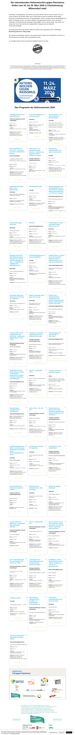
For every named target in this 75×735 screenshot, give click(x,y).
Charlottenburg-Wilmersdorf (38, 712)
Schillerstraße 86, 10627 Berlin (35, 130)
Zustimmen (69, 732)
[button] (17, 139)
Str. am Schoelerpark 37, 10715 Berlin (56, 352)
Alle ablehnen (61, 732)
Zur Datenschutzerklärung (15, 733)
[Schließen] (73, 732)
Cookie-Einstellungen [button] (53, 732)
